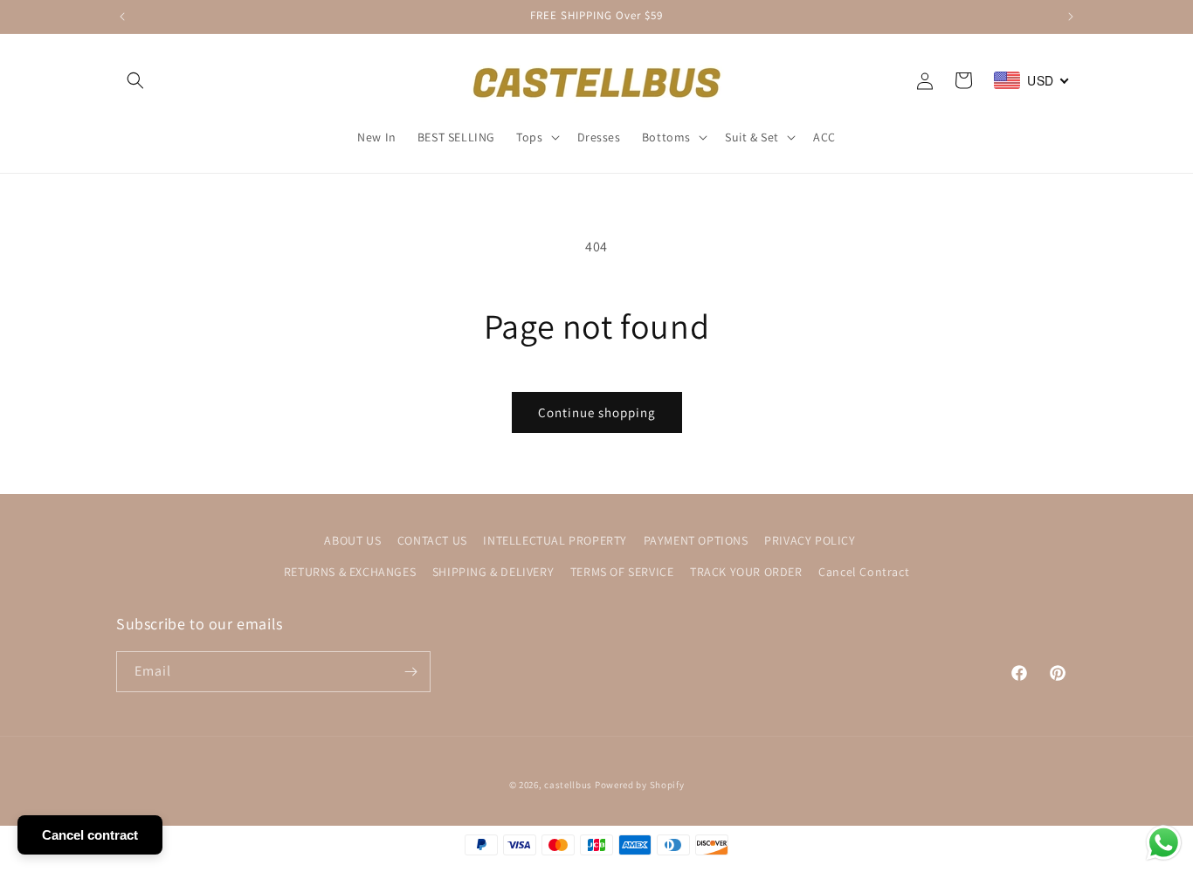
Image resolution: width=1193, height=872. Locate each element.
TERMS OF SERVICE (622, 572)
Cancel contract (90, 834)
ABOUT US (352, 540)
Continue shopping (597, 412)
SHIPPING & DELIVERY (493, 572)
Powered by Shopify (640, 785)
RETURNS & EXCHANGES (350, 572)
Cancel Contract (863, 572)
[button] (135, 80)
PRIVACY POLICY (809, 540)
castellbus (568, 785)
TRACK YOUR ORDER (746, 572)
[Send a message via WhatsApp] (1163, 842)
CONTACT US (432, 540)
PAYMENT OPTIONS (696, 540)
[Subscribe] (410, 671)
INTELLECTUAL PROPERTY (555, 540)
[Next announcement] (1071, 16)
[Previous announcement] (122, 16)
